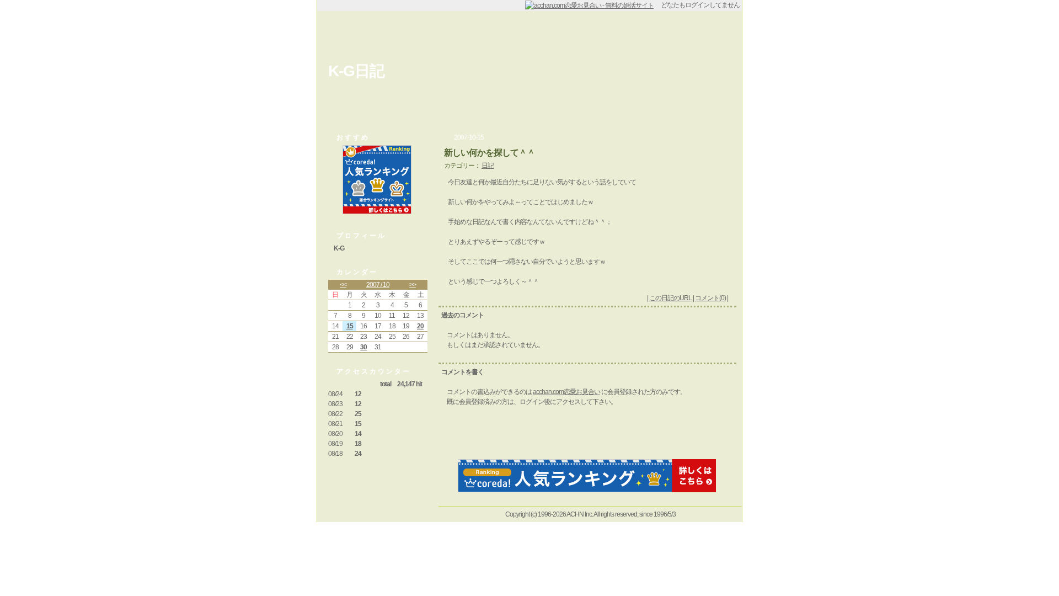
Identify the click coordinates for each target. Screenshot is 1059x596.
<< (343, 285)
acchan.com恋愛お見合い (566, 392)
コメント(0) (710, 298)
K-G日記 (356, 70)
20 (420, 326)
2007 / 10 (377, 285)
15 (349, 326)
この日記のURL (670, 298)
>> (412, 285)
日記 (488, 165)
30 (363, 347)
